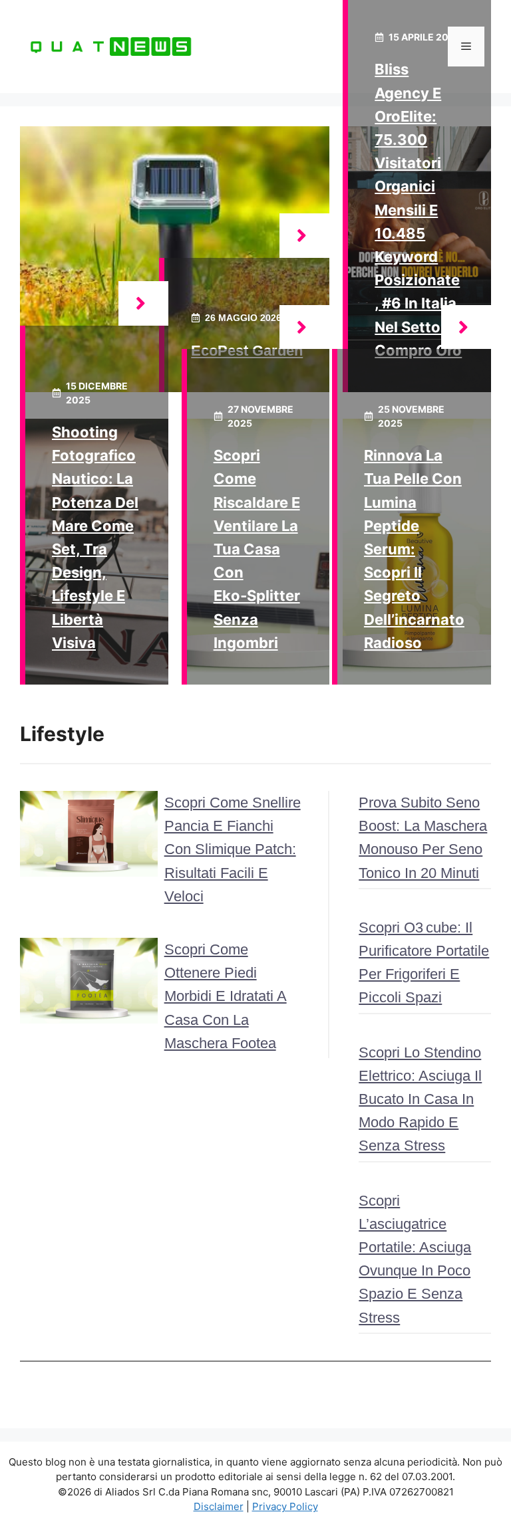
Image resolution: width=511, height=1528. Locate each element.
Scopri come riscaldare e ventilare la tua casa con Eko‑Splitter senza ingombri (257, 549)
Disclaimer (219, 1506)
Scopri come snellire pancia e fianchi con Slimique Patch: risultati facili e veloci (232, 849)
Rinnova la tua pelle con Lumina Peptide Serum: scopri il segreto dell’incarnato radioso (414, 549)
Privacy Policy (285, 1506)
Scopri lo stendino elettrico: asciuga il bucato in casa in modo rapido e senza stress (420, 1099)
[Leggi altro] (304, 235)
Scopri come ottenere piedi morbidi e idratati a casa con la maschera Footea (225, 996)
